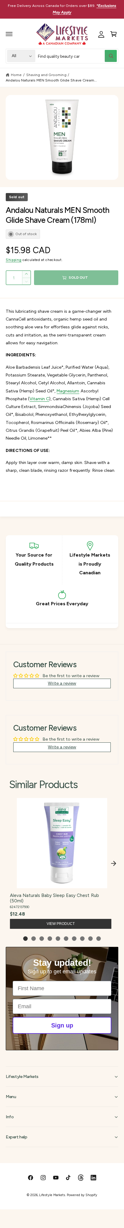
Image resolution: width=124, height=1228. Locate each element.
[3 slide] (41, 938)
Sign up (62, 1025)
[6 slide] (66, 938)
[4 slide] (50, 938)
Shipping (13, 260)
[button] (9, 34)
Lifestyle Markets (52, 1195)
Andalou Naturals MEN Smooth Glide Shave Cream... (51, 80)
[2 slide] (33, 938)
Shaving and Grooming (46, 74)
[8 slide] (82, 938)
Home (16, 74)
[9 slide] (90, 938)
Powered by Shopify (82, 1195)
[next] (113, 863)
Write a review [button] (62, 683)
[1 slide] (25, 938)
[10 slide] (98, 938)
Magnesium (68, 391)
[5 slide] (58, 938)
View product (61, 924)
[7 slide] (74, 938)
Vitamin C (39, 398)
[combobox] (77, 56)
